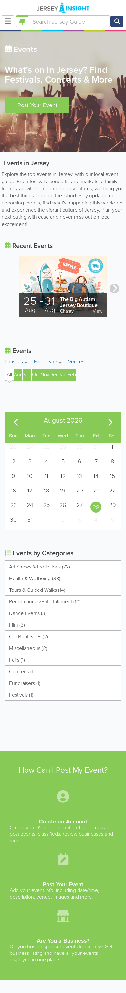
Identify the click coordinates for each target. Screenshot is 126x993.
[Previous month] (16, 420)
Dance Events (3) (28, 613)
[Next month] (110, 420)
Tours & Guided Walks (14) (37, 589)
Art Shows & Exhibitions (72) (39, 566)
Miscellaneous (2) (28, 648)
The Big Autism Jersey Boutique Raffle (79, 305)
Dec (53, 374)
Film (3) (17, 624)
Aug (18, 374)
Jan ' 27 (62, 376)
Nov (44, 374)
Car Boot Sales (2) (28, 636)
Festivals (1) (21, 694)
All (9, 374)
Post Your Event (37, 105)
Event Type (46, 362)
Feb (71, 374)
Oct (36, 374)
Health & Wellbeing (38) (34, 578)
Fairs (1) (17, 659)
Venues (76, 361)
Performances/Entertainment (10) (45, 601)
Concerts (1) (22, 671)
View (97, 311)
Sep (27, 374)
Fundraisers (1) (24, 683)
